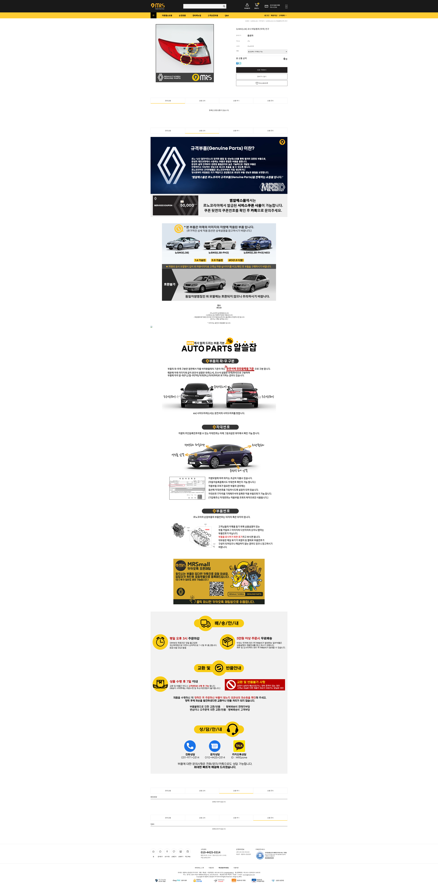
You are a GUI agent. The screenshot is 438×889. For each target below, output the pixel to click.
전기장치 (261, 21)
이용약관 (236, 868)
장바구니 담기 (261, 76)
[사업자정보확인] (229, 873)
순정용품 (182, 15)
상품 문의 (270, 100)
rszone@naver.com (249, 875)
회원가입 (274, 15)
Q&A (227, 15)
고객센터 (282, 15)
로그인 (266, 15)
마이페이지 (247, 8)
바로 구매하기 (261, 70)
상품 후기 (236, 100)
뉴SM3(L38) (254, 21)
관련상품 (168, 100)
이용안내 (211, 868)
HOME (247, 21)
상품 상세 (202, 100)
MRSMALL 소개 (199, 868)
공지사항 (167, 856)
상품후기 (180, 856)
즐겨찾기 (160, 856)
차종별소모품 (167, 15)
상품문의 (173, 856)
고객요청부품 (213, 15)
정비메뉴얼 (197, 15)
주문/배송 (187, 856)
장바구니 (256, 6)
